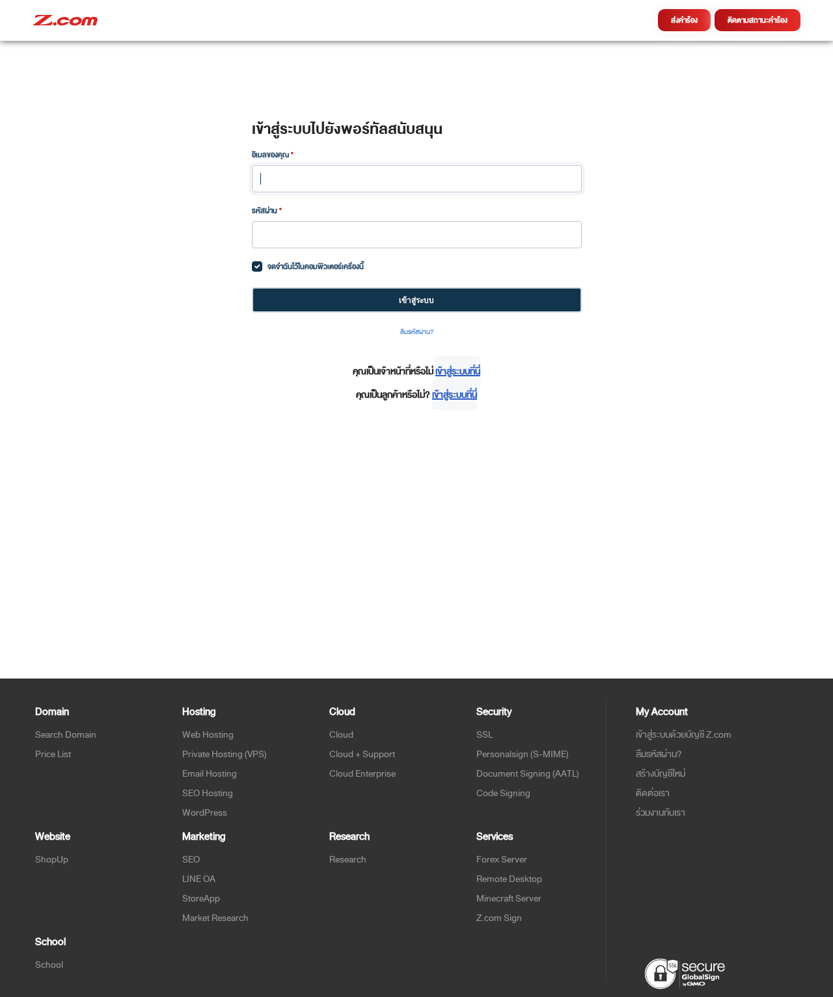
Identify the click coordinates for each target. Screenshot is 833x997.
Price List (53, 754)
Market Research (215, 918)
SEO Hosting (207, 793)
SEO (191, 859)
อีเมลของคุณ (273, 155)
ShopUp (51, 859)
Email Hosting (209, 773)
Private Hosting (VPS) (224, 754)
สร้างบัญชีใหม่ (660, 773)
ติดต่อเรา (653, 793)
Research (347, 859)
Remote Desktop (509, 879)
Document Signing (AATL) (527, 773)
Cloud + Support (362, 754)
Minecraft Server (508, 898)
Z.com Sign (499, 918)
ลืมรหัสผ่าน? (416, 332)
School (49, 964)
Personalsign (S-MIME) (522, 754)
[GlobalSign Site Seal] (684, 973)
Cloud (341, 734)
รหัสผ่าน (267, 210)
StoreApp (201, 898)
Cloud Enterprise (362, 773)
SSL (484, 734)
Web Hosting (208, 734)
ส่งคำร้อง (684, 20)
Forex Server (501, 859)
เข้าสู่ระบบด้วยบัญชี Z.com (683, 734)
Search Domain (65, 734)
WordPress (204, 812)
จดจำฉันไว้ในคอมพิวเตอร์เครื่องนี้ (315, 266)
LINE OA (198, 879)
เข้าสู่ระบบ (416, 300)
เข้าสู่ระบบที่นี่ (457, 371)
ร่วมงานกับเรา (660, 812)
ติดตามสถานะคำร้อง (757, 20)
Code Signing (503, 793)
